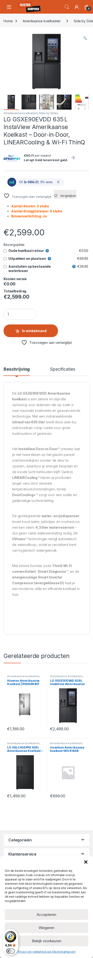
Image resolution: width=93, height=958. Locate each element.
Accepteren (46, 914)
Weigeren (46, 927)
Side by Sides (48, 113)
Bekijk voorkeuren (46, 941)
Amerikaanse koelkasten (42, 21)
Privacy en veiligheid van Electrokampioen (46, 951)
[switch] (10, 951)
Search (66, 7)
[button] (85, 861)
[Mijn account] (76, 7)
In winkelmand (34, 331)
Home (8, 21)
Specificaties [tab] (62, 369)
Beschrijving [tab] (17, 369)
